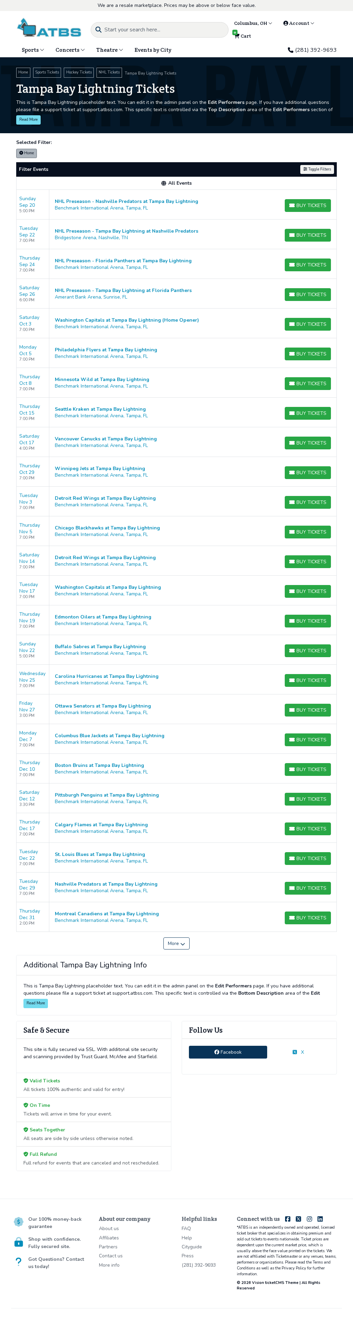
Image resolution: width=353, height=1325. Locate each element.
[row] (176, 205)
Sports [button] (31, 49)
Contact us (111, 1256)
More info (109, 1265)
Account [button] (299, 23)
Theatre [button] (107, 49)
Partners (108, 1247)
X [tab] (302, 1052)
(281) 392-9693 (316, 50)
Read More (28, 119)
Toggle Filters (319, 169)
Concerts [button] (68, 49)
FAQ (186, 1228)
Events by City (152, 49)
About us (109, 1228)
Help (187, 1238)
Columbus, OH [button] (251, 23)
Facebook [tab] (230, 1052)
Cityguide (192, 1247)
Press (188, 1256)
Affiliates (109, 1238)
